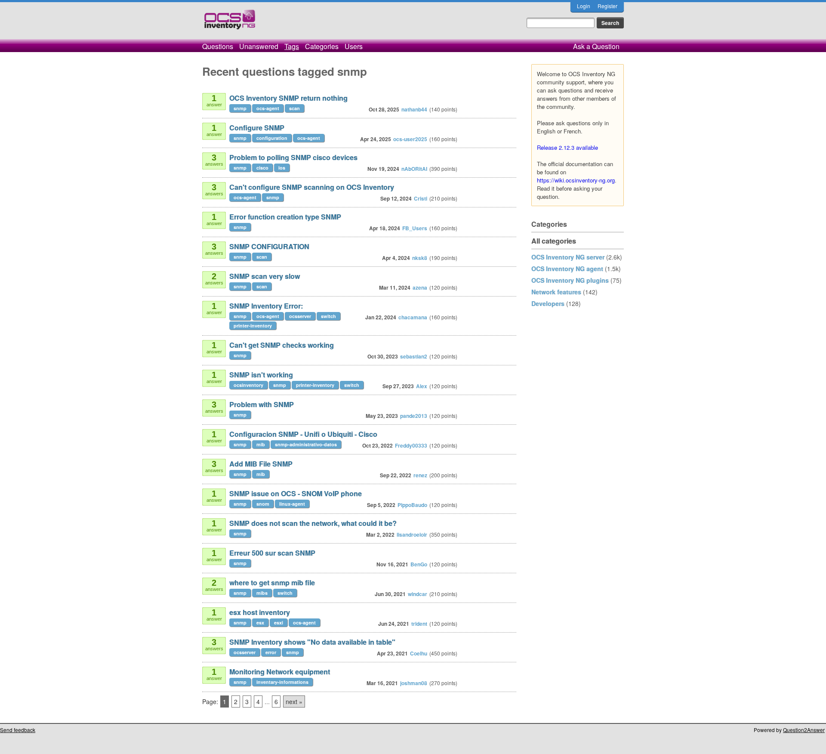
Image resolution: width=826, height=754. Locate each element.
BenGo (418, 564)
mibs (262, 593)
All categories (553, 241)
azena (420, 287)
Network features (556, 291)
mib (260, 444)
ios (281, 167)
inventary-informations (282, 682)
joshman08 (413, 683)
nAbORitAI (414, 169)
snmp (240, 108)
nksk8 (419, 258)
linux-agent (292, 504)
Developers (547, 303)
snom (262, 504)
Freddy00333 (411, 445)
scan (294, 108)
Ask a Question (596, 46)
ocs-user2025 (410, 139)
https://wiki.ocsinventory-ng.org (576, 180)
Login (583, 5)
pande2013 (413, 416)
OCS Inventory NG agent (567, 268)
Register (607, 5)
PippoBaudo (412, 505)
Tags (291, 46)
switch (328, 316)
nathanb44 (414, 109)
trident (419, 623)
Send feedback (17, 729)
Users (354, 46)
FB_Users (414, 228)
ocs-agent (267, 108)
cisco (262, 167)
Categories (322, 46)
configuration (271, 138)
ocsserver (300, 316)
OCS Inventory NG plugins (570, 280)
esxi (278, 622)
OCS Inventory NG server (567, 257)
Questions (217, 46)
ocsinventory (248, 385)
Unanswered (258, 46)
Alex (421, 386)
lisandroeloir (412, 534)
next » (294, 701)
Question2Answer (804, 729)
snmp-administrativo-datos (306, 444)
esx (260, 622)
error (270, 652)
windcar (417, 594)
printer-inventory (253, 325)
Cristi (420, 198)
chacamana (412, 317)
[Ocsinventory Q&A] (229, 23)
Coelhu (418, 653)
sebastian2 (413, 356)
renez (420, 475)
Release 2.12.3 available (567, 147)
